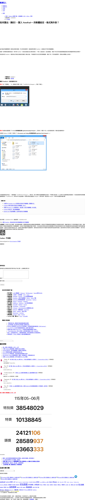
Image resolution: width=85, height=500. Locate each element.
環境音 (5, 487)
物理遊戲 (1, 487)
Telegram (22, 293)
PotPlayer (5, 5)
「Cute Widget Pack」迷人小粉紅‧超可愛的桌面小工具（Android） (23, 331)
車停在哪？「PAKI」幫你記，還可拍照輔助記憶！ (19, 334)
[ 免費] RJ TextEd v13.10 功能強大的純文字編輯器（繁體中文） (19, 203)
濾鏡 (77, 484)
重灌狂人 (3, 3)
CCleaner (15, 308)
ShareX (15, 301)
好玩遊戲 (24, 484)
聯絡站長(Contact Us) (9, 489)
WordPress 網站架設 (3, 484)
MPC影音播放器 (29, 303)
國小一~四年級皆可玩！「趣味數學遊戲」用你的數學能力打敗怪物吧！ (24, 332)
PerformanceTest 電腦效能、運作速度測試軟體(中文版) (15, 353)
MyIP (4, 9)
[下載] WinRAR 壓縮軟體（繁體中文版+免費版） (14, 348)
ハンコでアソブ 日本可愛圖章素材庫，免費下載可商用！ (20, 327)
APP (14, 482)
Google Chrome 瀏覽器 (34, 482)
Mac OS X (62, 482)
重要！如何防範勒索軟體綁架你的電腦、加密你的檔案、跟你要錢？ (19, 458)
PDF (65, 482)
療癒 (8, 487)
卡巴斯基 (20, 294)
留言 (1, 278)
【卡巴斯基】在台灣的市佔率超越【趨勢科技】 (18, 324)
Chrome (15, 314)
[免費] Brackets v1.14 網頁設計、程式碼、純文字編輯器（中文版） (20, 207)
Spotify (25, 304)
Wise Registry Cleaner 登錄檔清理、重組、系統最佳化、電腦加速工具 (19, 355)
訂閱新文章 (21, 489)
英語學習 (24, 487)
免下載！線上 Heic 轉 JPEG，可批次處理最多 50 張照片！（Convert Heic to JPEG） (29, 359)
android (2, 482)
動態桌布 (17, 484)
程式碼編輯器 (19, 222)
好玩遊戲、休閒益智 (34, 484)
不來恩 (8, 19)
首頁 (4, 13)
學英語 (48, 484)
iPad (50, 482)
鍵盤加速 (20, 309)
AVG (24, 294)
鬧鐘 (38, 487)
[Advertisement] (40, 34)
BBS (17, 482)
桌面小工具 (73, 484)
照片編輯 (81, 484)
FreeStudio (15, 306)
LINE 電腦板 (16, 293)
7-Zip (4, 7)
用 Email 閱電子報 (28, 489)
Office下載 (33, 298)
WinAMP (15, 304)
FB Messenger (29, 293)
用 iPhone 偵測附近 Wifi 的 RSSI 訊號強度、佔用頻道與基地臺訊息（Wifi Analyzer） (26, 326)
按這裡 (12, 78)
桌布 (69, 484)
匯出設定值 (13, 222)
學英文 (44, 484)
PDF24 (28, 298)
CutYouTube (22, 306)
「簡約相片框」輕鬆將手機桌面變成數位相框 (18, 323)
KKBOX (20, 304)
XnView (34, 299)
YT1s (21, 316)
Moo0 (14, 311)
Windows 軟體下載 (13, 16)
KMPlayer (5, 6)
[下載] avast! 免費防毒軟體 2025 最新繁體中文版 (26, 372)
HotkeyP (15, 309)
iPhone (54, 482)
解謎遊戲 (29, 487)
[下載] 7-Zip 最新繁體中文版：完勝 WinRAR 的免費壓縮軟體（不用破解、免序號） (28, 386)
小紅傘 (14, 294)
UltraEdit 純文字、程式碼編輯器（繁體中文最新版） (15, 350)
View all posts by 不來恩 (15, 241)
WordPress (35, 489)
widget (68, 482)
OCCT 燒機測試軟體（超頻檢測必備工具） (13, 352)
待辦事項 (51, 484)
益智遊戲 (12, 487)
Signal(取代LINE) (38, 293)
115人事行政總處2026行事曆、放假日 (11, 459)
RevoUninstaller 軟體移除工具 (26, 308)
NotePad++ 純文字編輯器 (19, 298)
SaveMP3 (25, 316)
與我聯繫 (31, 499)
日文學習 (66, 484)
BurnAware (15, 313)
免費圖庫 (10, 484)
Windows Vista (76, 482)
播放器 (63, 484)
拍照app (59, 484)
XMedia (19, 311)
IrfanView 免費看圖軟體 (19, 299)
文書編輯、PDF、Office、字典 (25, 16)
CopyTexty (26, 309)
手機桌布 (55, 484)
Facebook (20, 482)
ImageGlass (28, 299)
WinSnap (25, 301)
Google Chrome (25, 482)
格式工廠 (24, 311)
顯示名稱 (2, 280)
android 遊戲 (9, 482)
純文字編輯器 (25, 222)
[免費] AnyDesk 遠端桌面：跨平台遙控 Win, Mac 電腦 (15, 356)
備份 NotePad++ (6, 222)
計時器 (33, 487)
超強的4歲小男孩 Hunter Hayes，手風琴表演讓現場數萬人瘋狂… (22, 329)
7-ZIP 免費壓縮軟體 (28, 296)
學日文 (41, 484)
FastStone (20, 301)
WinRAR (15, 296)
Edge (19, 314)
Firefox (23, 314)
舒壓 (21, 487)
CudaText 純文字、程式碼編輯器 (12, 209)
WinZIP (20, 296)
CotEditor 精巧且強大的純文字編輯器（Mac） (15, 205)
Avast (28, 294)
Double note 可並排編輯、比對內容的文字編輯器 (16, 211)
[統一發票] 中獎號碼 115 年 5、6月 (11, 347)
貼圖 (36, 487)
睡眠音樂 (18, 487)
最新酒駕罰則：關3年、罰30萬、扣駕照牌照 (13, 463)
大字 (4, 10)
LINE (58, 482)
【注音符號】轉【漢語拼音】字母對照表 (12, 464)
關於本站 (2, 489)
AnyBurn (21, 313)
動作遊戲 (13, 484)
